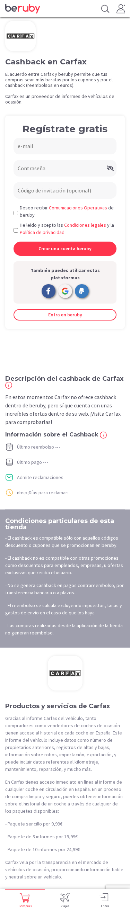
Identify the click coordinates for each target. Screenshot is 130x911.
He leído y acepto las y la (67, 228)
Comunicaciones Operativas (78, 208)
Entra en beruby (65, 315)
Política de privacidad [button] (42, 232)
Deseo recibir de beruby (67, 211)
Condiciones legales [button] (85, 225)
